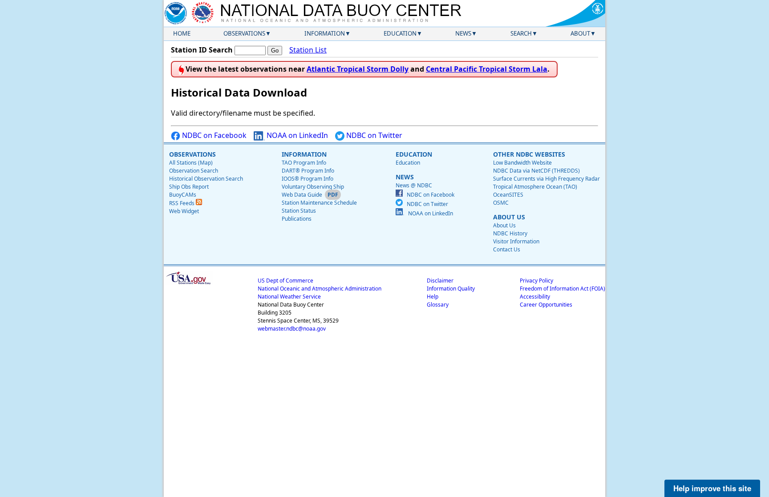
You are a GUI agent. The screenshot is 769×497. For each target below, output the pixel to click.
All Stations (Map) (191, 162)
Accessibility (535, 296)
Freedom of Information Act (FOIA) (562, 288)
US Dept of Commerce (285, 280)
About (580, 33)
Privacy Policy (536, 280)
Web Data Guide (302, 194)
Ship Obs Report (189, 186)
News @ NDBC (414, 185)
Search (521, 33)
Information (324, 33)
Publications (297, 218)
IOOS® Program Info (307, 178)
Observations (244, 33)
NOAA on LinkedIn (296, 135)
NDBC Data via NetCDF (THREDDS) (536, 170)
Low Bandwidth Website (522, 162)
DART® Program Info (308, 170)
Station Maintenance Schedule (319, 202)
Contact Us (506, 249)
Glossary (438, 304)
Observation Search (193, 170)
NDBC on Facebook (213, 135)
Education (400, 33)
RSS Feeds (182, 203)
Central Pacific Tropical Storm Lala (486, 69)
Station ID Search (202, 50)
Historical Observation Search (206, 178)
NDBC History (510, 233)
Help (432, 296)
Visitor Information (516, 241)
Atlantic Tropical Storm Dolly (358, 69)
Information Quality (451, 288)
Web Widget (184, 211)
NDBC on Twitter (373, 135)
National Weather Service (289, 296)
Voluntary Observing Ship (313, 186)
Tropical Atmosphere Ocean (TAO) (535, 186)
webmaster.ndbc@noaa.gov (292, 328)
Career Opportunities (546, 304)
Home (181, 33)
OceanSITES (508, 194)
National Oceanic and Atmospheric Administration (319, 288)
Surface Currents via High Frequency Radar (546, 178)
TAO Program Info (304, 162)
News (463, 33)
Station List (308, 50)
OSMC (501, 202)
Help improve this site (712, 488)
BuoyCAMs (182, 194)
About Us (504, 225)
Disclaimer (440, 280)
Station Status (299, 210)
